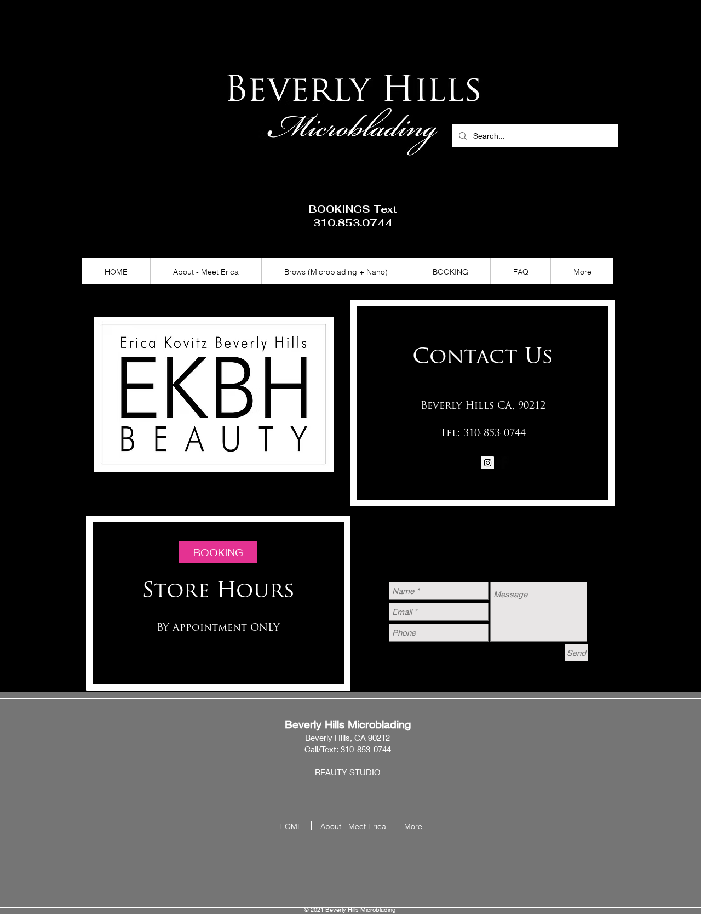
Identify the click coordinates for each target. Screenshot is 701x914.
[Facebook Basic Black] (503, 462)
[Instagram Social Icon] (487, 462)
